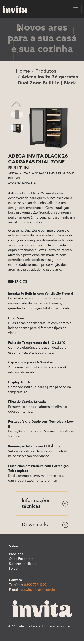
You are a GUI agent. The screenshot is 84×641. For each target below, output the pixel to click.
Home (23, 71)
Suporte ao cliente (22, 563)
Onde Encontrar (21, 558)
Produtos (45, 71)
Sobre (13, 546)
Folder (14, 568)
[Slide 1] (17, 114)
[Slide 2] (17, 127)
